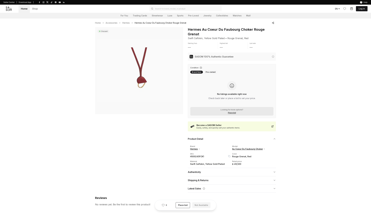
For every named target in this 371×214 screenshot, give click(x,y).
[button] (185, 8)
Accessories (111, 23)
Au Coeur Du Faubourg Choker (247, 149)
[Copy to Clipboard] (229, 156)
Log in (362, 8)
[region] (139, 71)
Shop (35, 8)
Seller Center (9, 2)
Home (24, 8)
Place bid (232, 113)
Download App (25, 2)
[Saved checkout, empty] (351, 9)
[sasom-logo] (8, 8)
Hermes (126, 23)
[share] (273, 23)
